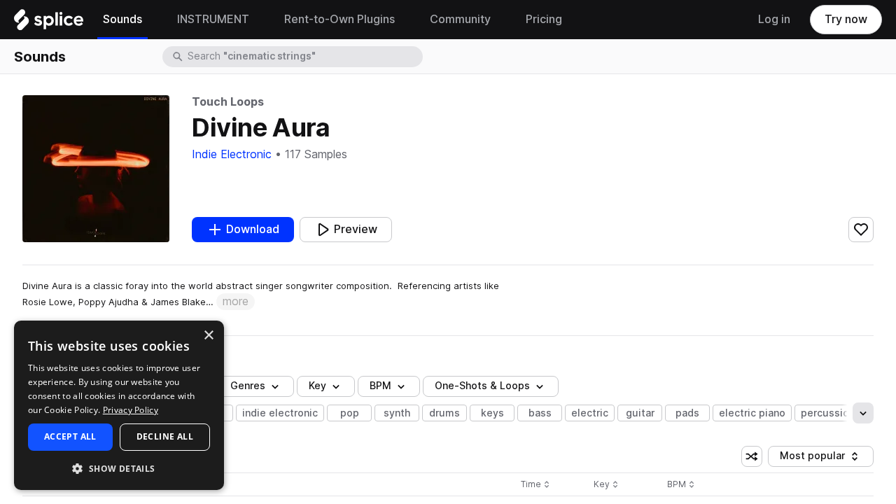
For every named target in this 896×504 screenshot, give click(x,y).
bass (540, 413)
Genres (247, 385)
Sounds (40, 56)
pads (687, 413)
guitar (640, 413)
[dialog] (119, 405)
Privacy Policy (130, 410)
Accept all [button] (70, 436)
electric (589, 413)
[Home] (48, 23)
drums (444, 413)
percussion (828, 413)
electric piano (752, 413)
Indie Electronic (232, 154)
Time (535, 485)
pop (349, 413)
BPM (380, 385)
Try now (846, 19)
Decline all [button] (164, 436)
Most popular (817, 458)
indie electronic (280, 413)
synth (397, 413)
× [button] (208, 335)
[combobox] (304, 56)
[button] (119, 468)
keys (492, 413)
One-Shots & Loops (482, 385)
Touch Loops (228, 101)
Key (607, 485)
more (235, 301)
